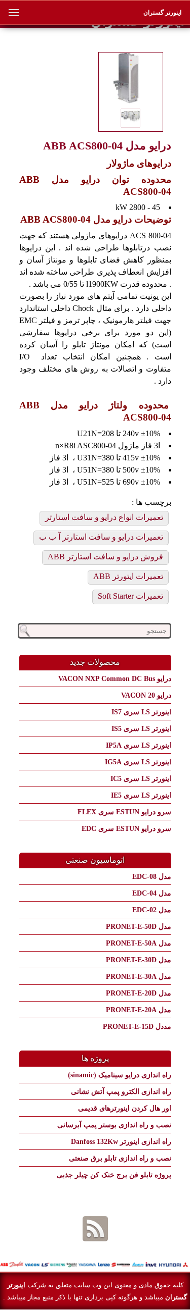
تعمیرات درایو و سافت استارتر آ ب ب (101, 537)
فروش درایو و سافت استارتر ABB (105, 556)
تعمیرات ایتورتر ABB (128, 576)
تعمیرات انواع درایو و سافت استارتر (104, 517)
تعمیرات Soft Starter (130, 596)
